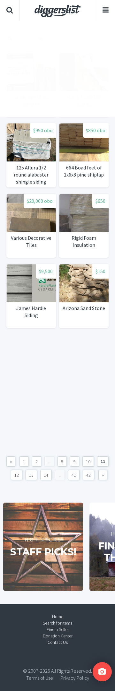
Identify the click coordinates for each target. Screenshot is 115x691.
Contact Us (58, 642)
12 (16, 475)
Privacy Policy (74, 678)
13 (31, 475)
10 (88, 461)
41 (74, 475)
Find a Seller (58, 629)
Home (57, 616)
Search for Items (57, 623)
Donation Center (58, 636)
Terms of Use (39, 678)
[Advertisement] (57, 69)
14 (46, 475)
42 (88, 475)
